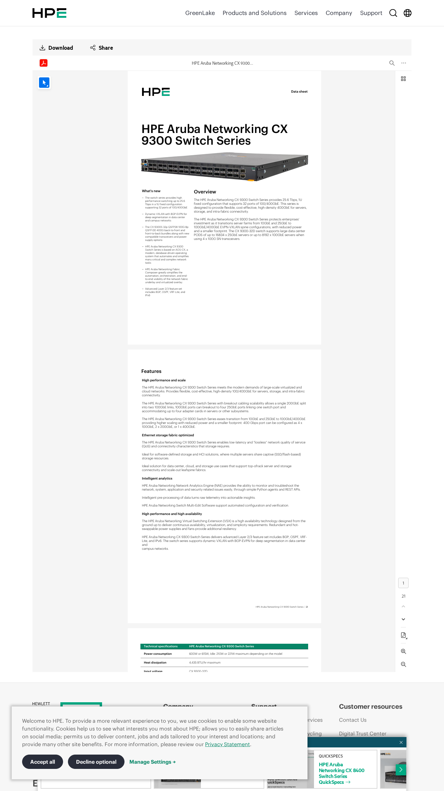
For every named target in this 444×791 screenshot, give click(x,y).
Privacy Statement (227, 744)
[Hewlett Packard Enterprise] (49, 13)
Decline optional (96, 761)
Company (339, 13)
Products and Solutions (255, 13)
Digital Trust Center (362, 733)
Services (306, 13)
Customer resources (370, 706)
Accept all (42, 761)
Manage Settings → (152, 761)
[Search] (393, 13)
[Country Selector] (407, 13)
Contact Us (353, 720)
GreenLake (200, 13)
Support (371, 13)
